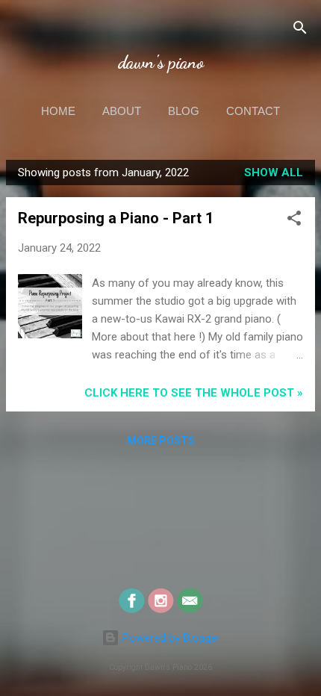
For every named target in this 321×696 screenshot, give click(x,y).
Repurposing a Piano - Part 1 (116, 218)
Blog (183, 111)
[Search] (300, 30)
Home (58, 111)
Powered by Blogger (169, 637)
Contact (253, 111)
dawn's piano (161, 62)
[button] (294, 220)
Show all (273, 172)
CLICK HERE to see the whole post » (193, 393)
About (121, 111)
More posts (161, 441)
